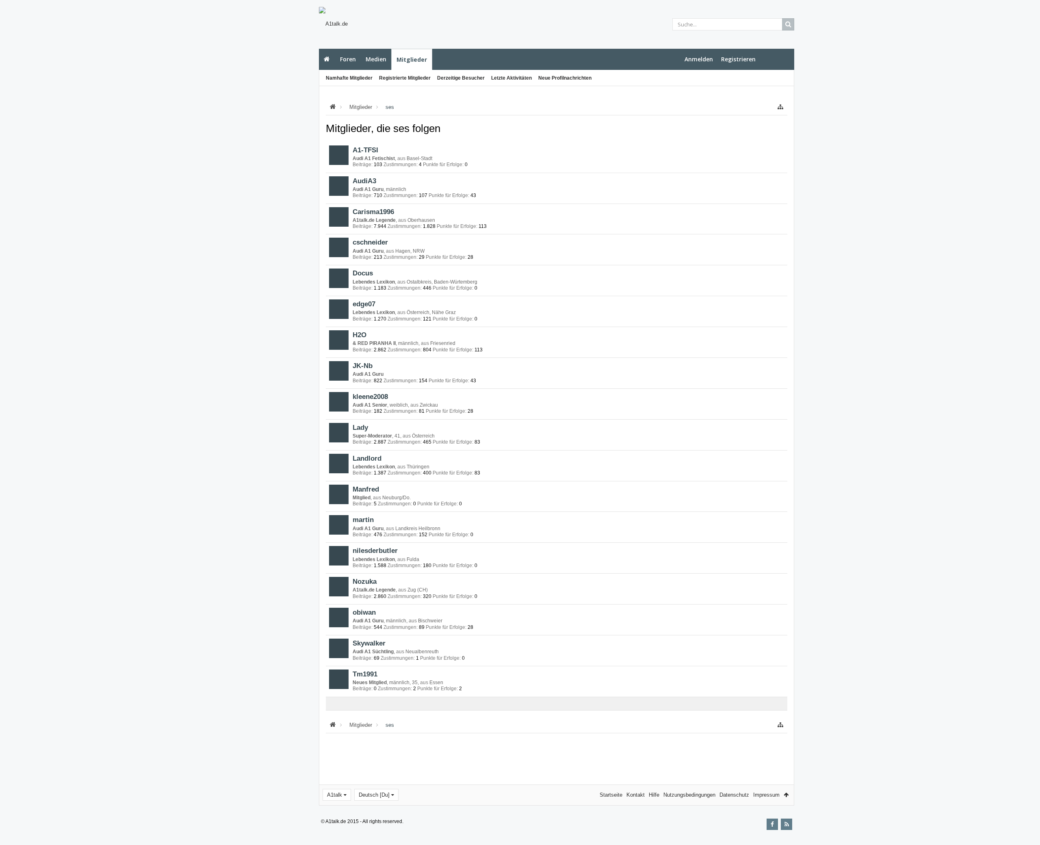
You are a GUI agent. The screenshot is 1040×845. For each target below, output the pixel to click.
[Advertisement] (278, 145)
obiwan (364, 612)
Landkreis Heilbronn (417, 528)
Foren (348, 59)
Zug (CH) (417, 590)
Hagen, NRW (410, 251)
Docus (363, 273)
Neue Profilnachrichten (565, 78)
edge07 (364, 304)
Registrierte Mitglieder (405, 78)
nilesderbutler (375, 550)
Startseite (327, 59)
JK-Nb (363, 366)
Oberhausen (421, 220)
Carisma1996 (373, 212)
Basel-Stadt (419, 158)
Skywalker (369, 643)
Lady (360, 427)
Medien (376, 59)
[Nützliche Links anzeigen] (780, 107)
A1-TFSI (365, 150)
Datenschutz (734, 795)
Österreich (423, 436)
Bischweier (430, 621)
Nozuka (365, 581)
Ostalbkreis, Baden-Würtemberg (442, 282)
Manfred (366, 489)
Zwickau (429, 405)
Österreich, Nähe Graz (431, 312)
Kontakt (635, 795)
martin (363, 520)
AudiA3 (364, 181)
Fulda (413, 559)
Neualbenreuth (422, 651)
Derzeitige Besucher (461, 78)
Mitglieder (411, 59)
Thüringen (418, 467)
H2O (359, 335)
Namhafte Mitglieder (349, 78)
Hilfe (654, 795)
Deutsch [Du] (374, 795)
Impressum (766, 795)
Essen (436, 682)
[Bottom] (1026, 829)
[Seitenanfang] (1026, 812)
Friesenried (442, 343)
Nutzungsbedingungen (689, 795)
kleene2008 (370, 396)
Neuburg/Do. (396, 497)
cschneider (370, 242)
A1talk (334, 795)
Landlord (367, 458)
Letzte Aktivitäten (511, 78)
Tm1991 (365, 674)
